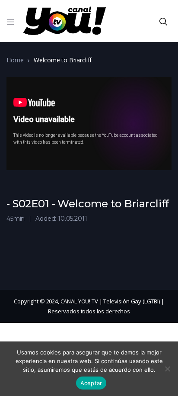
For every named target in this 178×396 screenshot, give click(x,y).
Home (14, 60)
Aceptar (91, 383)
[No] (167, 368)
